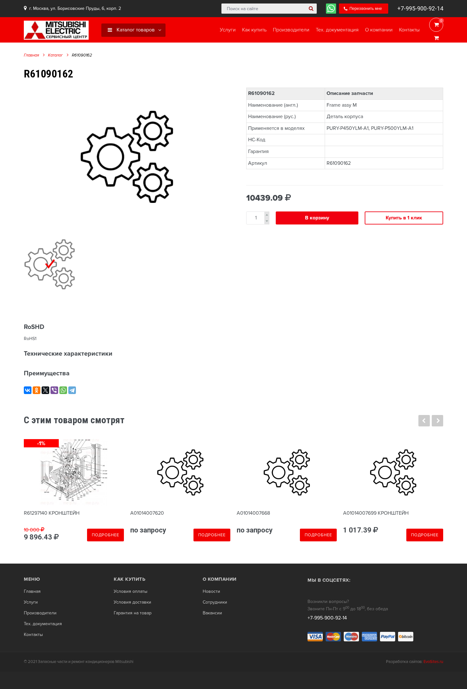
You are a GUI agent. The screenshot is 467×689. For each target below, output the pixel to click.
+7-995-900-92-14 (420, 8)
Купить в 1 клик (404, 218)
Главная (31, 55)
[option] (127, 157)
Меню (32, 579)
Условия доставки (132, 602)
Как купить (129, 579)
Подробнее (105, 535)
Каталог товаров (135, 30)
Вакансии (212, 613)
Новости (211, 591)
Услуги (31, 602)
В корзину (317, 218)
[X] (45, 390)
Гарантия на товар (133, 613)
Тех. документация (43, 623)
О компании (220, 579)
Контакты (33, 634)
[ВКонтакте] (27, 390)
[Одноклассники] (36, 390)
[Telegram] (72, 390)
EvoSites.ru (433, 661)
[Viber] (54, 390)
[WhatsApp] (63, 390)
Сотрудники (215, 602)
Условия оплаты (130, 591)
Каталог (55, 55)
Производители (40, 613)
